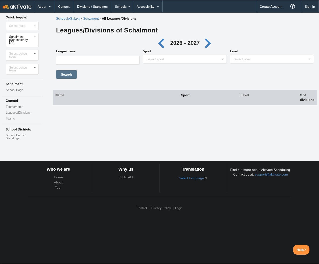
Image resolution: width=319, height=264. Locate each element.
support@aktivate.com (271, 174)
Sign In (310, 6)
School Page (14, 90)
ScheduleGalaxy (68, 18)
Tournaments (14, 107)
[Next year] (208, 43)
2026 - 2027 (185, 43)
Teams (10, 118)
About (58, 182)
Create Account (271, 6)
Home (58, 177)
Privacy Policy (161, 208)
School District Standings (16, 137)
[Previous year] (162, 43)
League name (65, 51)
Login (178, 208)
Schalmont (91, 18)
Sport (147, 51)
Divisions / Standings (92, 6)
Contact (64, 6)
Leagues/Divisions (18, 112)
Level (234, 51)
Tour (58, 187)
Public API (125, 177)
